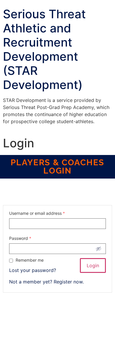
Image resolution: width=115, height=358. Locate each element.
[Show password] (98, 249)
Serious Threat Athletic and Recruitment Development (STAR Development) (44, 49)
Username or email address (37, 213)
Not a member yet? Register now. (46, 282)
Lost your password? (32, 270)
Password (20, 238)
